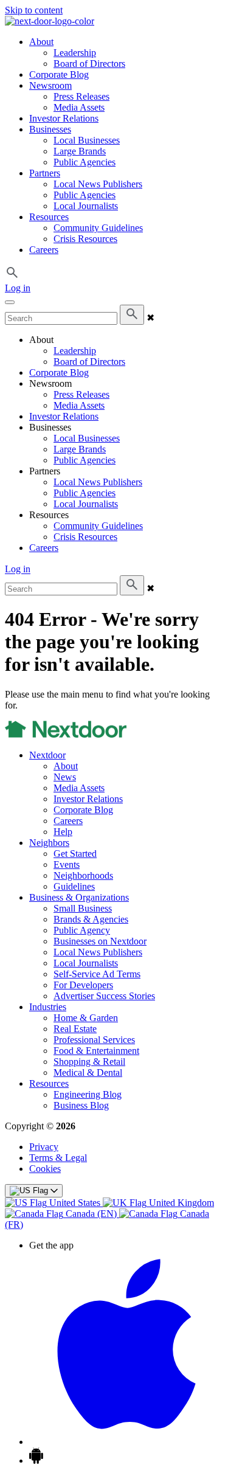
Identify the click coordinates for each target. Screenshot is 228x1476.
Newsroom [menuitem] (50, 85)
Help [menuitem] (63, 831)
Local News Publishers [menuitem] (98, 184)
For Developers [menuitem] (83, 985)
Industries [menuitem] (47, 1007)
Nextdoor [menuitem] (47, 755)
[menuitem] (54, 1202)
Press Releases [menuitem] (81, 96)
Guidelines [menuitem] (74, 886)
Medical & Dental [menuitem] (88, 1072)
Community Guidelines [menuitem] (98, 228)
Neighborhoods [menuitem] (83, 875)
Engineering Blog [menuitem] (88, 1094)
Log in (17, 288)
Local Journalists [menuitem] (86, 206)
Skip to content (34, 10)
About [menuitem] (41, 41)
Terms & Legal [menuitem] (58, 1157)
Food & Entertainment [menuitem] (96, 1050)
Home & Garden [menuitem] (86, 1018)
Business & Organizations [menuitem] (79, 897)
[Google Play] (36, 1460)
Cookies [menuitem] (45, 1168)
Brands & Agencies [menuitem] (91, 919)
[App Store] (126, 1441)
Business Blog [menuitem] (81, 1105)
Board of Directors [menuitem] (89, 63)
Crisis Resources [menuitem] (85, 239)
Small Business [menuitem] (83, 908)
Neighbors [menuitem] (49, 842)
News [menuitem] (65, 777)
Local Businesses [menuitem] (87, 140)
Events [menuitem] (67, 864)
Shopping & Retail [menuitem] (89, 1061)
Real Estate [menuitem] (75, 1029)
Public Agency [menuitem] (82, 930)
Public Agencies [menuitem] (85, 162)
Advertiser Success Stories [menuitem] (104, 996)
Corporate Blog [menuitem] (59, 74)
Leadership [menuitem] (75, 52)
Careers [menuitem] (43, 249)
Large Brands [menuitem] (80, 151)
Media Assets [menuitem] (79, 107)
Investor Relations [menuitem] (63, 118)
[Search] (132, 315)
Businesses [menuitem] (50, 129)
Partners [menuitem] (44, 173)
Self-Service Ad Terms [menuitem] (97, 974)
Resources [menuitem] (49, 217)
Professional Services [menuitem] (94, 1039)
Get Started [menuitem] (75, 853)
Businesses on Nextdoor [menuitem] (100, 941)
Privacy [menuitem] (43, 1147)
